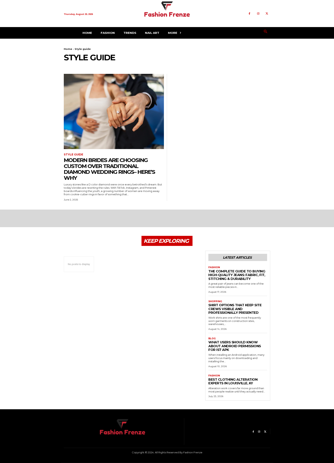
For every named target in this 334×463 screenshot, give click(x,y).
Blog (212, 338)
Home (68, 48)
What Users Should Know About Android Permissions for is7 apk (234, 346)
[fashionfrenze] (167, 13)
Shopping (215, 301)
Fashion (214, 267)
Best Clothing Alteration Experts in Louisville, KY (232, 381)
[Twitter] (266, 13)
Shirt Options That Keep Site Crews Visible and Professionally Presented (235, 309)
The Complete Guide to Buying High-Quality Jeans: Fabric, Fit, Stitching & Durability (236, 275)
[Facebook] (249, 13)
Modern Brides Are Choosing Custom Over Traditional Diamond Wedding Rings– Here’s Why (109, 169)
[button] (265, 31)
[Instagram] (258, 13)
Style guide (73, 154)
